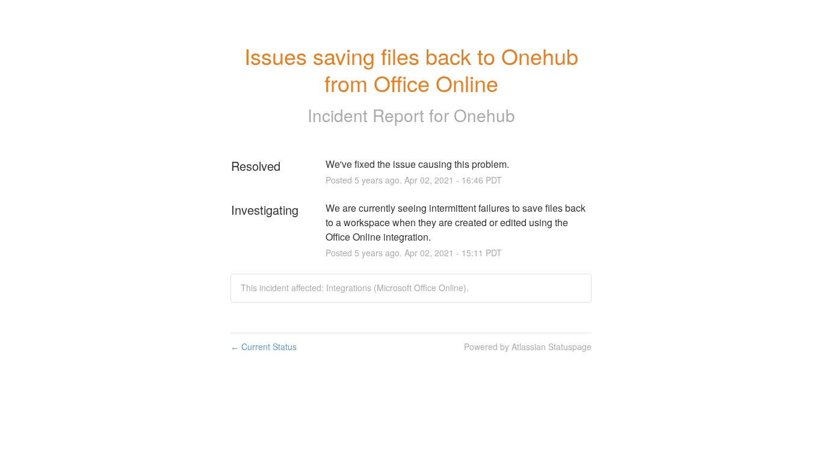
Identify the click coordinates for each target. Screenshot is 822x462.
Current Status (263, 346)
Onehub (484, 115)
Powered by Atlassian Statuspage (528, 346)
